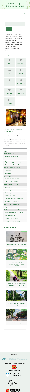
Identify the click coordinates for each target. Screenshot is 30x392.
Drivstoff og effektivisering (11, 181)
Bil (9, 73)
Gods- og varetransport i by (12, 201)
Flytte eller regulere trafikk (11, 204)
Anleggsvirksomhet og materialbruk (14, 212)
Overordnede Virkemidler (11, 153)
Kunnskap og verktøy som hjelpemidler (14, 164)
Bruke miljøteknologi (9, 176)
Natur (9, 63)
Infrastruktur (8, 173)
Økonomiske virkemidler (11, 159)
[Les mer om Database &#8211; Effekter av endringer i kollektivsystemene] (16, 125)
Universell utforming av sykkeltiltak (16, 323)
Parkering (9, 103)
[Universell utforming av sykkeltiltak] (17, 316)
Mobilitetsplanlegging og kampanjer (14, 198)
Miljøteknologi (21, 83)
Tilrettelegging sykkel (10, 193)
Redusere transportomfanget (12, 167)
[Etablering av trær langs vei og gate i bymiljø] (17, 298)
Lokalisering (8, 170)
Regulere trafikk (9, 207)
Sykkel (21, 73)
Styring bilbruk (8, 187)
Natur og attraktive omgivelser (12, 221)
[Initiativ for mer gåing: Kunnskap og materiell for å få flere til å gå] (17, 280)
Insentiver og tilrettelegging (12, 178)
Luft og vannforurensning (11, 218)
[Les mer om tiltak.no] (9, 60)
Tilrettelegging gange (10, 195)
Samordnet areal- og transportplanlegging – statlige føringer (16, 264)
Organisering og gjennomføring (13, 162)
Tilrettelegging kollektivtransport (13, 190)
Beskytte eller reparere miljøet (12, 210)
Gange (9, 83)
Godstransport (21, 93)
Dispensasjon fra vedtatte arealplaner (16, 244)
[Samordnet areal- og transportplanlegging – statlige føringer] (17, 257)
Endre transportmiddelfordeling (13, 184)
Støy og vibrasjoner (10, 215)
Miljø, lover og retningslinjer (12, 156)
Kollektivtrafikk (21, 63)
